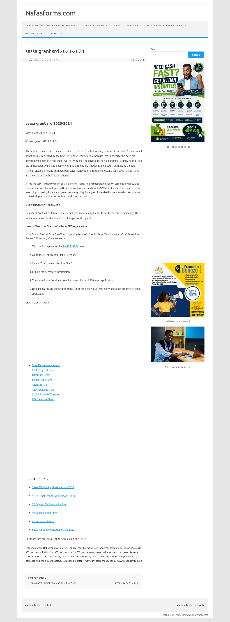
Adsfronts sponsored (178, 146)
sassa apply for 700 (70, 552)
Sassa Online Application (50, 547)
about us (55, 33)
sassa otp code (130, 552)
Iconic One (168, 614)
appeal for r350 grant (81, 547)
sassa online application (108, 552)
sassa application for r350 (44, 552)
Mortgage (133, 25)
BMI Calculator (34, 33)
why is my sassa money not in (100, 560)
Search (154, 49)
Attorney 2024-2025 (96, 25)
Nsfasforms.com (50, 13)
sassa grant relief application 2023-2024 (52, 582)
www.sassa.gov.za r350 (129, 560)
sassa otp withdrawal (37, 556)
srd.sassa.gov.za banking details (67, 560)
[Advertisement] (84, 91)
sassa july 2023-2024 (128, 582)
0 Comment (137, 59)
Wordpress (202, 614)
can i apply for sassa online (108, 547)
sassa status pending (37, 560)
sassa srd (55, 556)
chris (31, 59)
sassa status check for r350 (76, 556)
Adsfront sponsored (177, 321)
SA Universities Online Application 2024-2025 (50, 25)
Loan (117, 25)
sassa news (88, 552)
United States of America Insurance (166, 25)
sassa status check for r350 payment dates (114, 556)
